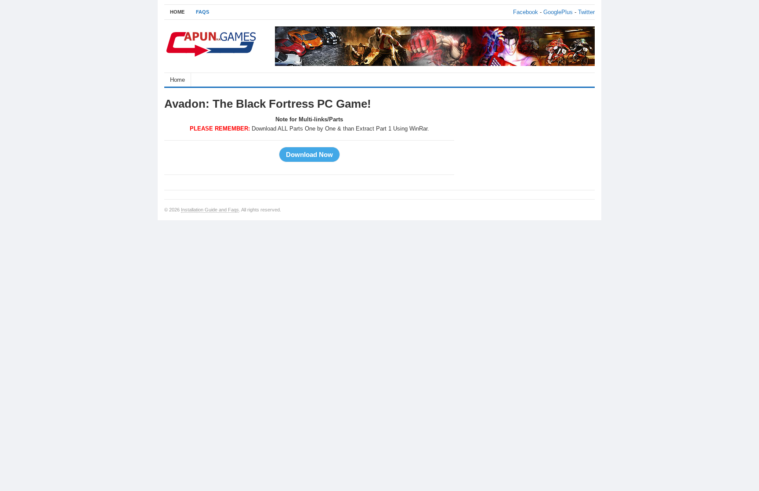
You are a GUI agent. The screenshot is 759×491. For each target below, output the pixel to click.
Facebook (525, 12)
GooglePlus (558, 12)
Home (177, 79)
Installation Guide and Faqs (210, 209)
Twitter (586, 12)
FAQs (202, 12)
